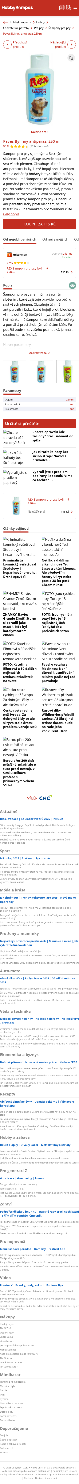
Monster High (7, 1386)
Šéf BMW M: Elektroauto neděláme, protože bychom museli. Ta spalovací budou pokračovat (39, 994)
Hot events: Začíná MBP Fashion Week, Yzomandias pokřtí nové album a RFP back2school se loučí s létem (39, 1194)
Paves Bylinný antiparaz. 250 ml (31, 141)
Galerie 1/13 (39, 132)
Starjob (4, 1435)
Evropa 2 (4, 1452)
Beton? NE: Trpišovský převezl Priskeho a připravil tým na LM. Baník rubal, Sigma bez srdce (37, 1293)
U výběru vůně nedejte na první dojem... (22, 951)
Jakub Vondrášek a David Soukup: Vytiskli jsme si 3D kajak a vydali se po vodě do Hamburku (39, 1152)
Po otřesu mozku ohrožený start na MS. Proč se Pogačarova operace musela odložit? (37, 873)
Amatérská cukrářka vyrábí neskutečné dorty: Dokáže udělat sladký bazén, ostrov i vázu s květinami (36, 1128)
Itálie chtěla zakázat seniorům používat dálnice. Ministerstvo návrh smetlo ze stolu (36, 1001)
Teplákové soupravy (11, 1407)
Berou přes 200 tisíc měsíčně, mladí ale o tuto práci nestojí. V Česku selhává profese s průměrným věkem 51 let (19, 772)
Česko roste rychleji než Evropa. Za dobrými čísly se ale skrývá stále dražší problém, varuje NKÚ (20, 718)
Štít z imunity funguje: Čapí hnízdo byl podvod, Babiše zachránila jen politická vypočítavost (37, 826)
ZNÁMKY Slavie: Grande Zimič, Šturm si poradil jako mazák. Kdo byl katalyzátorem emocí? (19, 624)
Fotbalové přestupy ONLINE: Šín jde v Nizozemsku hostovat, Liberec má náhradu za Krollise (39, 866)
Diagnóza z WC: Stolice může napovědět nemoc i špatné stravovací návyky (36, 1227)
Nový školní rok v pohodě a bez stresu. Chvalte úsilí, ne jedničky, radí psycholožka (37, 957)
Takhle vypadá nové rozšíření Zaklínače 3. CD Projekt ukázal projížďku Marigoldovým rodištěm (38, 1256)
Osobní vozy (7, 1332)
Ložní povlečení (8, 1415)
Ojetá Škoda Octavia (11, 1362)
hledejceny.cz (7, 1324)
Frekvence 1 (6, 1448)
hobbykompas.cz (20, 22)
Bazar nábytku (8, 1420)
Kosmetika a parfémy (11, 1403)
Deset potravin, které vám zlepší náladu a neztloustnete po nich (34, 1233)
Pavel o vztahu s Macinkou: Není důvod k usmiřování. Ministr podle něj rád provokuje (58, 672)
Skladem (67, 257)
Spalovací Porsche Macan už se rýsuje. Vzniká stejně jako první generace (39, 988)
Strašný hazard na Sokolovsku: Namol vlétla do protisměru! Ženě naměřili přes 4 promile (35, 841)
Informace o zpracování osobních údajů (57, 1474)
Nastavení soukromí (46, 1478)
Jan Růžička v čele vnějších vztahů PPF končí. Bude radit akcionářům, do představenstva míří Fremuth (39, 1084)
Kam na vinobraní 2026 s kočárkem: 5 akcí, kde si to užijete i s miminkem (39, 962)
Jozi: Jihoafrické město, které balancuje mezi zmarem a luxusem (34, 1158)
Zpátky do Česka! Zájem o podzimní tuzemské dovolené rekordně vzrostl (39, 1162)
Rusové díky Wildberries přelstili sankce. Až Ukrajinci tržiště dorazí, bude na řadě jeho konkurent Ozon (58, 720)
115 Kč (65, 272)
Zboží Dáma (6, 1336)
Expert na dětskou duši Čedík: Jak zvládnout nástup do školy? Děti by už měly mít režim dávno (39, 1307)
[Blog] (61, 7)
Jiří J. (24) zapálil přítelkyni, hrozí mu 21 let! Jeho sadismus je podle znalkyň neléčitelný (35, 909)
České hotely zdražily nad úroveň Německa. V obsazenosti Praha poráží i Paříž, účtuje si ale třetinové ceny (39, 1077)
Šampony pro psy (59, 28)
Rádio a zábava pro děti (13, 1443)
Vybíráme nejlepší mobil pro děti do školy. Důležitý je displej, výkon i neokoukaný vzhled (37, 1030)
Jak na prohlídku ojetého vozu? (17, 1345)
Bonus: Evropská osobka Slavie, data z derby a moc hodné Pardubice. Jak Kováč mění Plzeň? (38, 1300)
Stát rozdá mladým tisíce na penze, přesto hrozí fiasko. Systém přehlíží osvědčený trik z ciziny (38, 1070)
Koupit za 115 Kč (40, 223)
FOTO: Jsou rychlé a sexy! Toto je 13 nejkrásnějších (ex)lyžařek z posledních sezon (57, 622)
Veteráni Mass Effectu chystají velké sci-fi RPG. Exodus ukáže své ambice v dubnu (39, 1268)
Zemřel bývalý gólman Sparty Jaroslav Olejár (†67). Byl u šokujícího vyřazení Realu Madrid (36, 880)
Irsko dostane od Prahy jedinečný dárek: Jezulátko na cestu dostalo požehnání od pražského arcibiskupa (36, 924)
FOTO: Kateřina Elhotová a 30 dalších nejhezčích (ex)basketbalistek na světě (20, 672)
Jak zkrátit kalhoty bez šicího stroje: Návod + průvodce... (50, 456)
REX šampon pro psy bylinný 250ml (27, 270)
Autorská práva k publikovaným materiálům (26, 1470)
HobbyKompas (8, 1349)
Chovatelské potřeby (16, 28)
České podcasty (8, 1439)
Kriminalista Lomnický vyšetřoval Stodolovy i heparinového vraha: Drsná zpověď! (19, 568)
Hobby (40, 22)
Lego (2, 1394)
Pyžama (4, 1398)
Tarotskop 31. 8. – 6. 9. (12, 1188)
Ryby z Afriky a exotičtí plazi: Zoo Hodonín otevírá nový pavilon (34, 1262)
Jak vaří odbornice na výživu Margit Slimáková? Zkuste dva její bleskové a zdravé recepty (39, 1120)
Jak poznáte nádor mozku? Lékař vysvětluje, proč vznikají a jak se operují (39, 1221)
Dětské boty (6, 1411)
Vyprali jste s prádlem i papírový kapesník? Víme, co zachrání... (52, 476)
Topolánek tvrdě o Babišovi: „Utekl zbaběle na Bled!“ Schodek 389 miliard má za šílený (35, 834)
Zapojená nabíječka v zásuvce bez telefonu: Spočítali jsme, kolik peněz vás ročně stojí (38, 916)
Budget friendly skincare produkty (18, 1184)
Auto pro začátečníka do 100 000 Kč (19, 1353)
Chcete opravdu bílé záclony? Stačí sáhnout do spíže (52, 436)
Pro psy (39, 28)
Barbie (3, 1390)
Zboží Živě (5, 1328)
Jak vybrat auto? (8, 1366)
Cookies (28, 1478)
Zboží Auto (6, 1358)
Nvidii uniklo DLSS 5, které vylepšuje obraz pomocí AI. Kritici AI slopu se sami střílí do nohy (39, 1045)
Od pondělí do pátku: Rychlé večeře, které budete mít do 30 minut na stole (38, 1113)
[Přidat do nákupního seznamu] (71, 58)
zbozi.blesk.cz (7, 1341)
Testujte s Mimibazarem (12, 1381)
